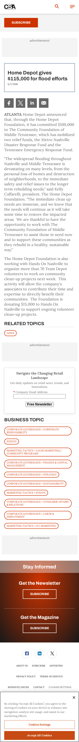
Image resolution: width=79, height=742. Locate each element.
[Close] (74, 697)
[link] (9, 103)
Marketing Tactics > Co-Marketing (31, 525)
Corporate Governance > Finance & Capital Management (37, 464)
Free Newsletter (39, 404)
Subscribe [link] (38, 665)
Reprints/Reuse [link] (18, 687)
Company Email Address (30, 392)
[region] (39, 717)
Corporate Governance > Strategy (32, 474)
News (10, 333)
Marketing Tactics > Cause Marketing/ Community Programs (34, 452)
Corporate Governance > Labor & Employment (30, 515)
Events (11, 441)
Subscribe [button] (39, 594)
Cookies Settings (60, 687)
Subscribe (21, 22)
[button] (72, 6)
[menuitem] (9, 103)
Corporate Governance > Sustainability (35, 483)
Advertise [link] (56, 665)
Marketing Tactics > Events (26, 492)
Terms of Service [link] (51, 676)
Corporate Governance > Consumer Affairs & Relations (38, 503)
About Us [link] (22, 665)
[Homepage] (10, 7)
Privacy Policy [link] (26, 676)
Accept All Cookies (39, 735)
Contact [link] (38, 687)
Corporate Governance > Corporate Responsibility (33, 431)
